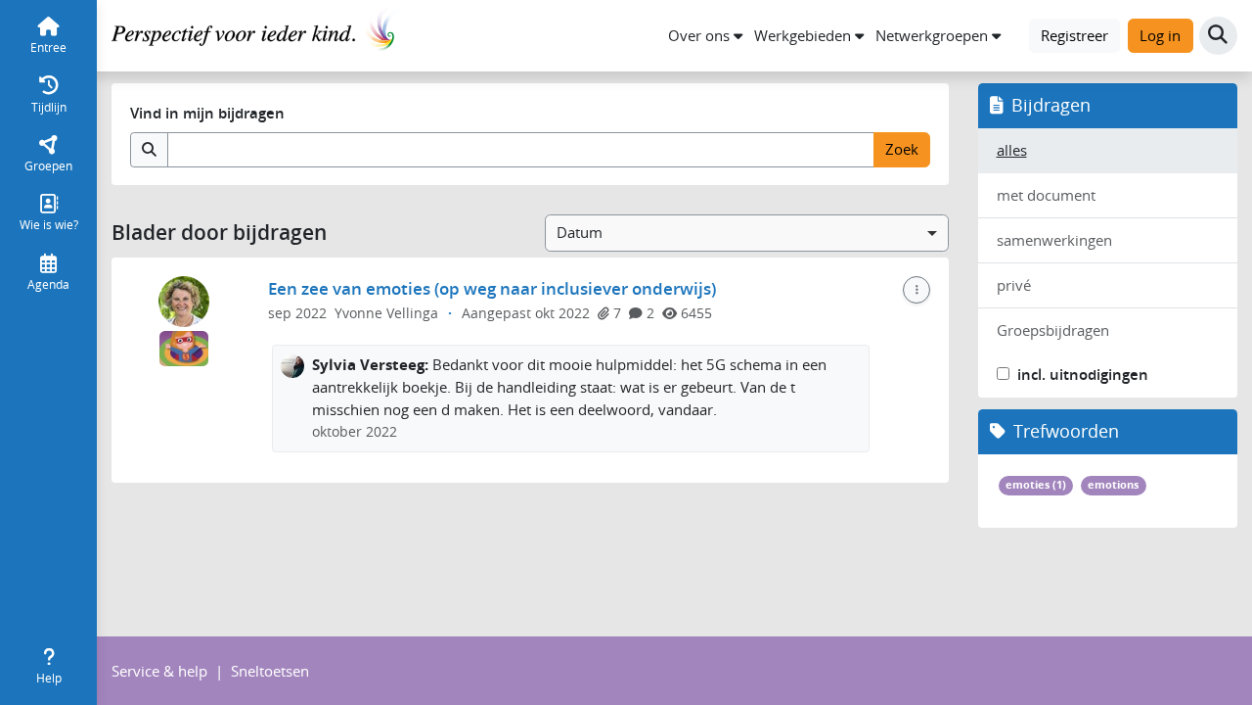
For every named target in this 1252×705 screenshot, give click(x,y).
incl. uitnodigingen (1082, 374)
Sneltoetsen (270, 671)
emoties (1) (1036, 485)
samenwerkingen (1054, 240)
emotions (1113, 485)
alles (1012, 150)
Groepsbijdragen (1053, 330)
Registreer (1074, 35)
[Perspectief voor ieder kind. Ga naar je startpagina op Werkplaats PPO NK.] (258, 33)
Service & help (159, 671)
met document (1046, 195)
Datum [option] (580, 232)
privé (1014, 285)
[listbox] (747, 233)
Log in (1160, 35)
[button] (705, 36)
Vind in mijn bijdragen (207, 113)
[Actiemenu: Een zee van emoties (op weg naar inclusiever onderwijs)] (916, 290)
